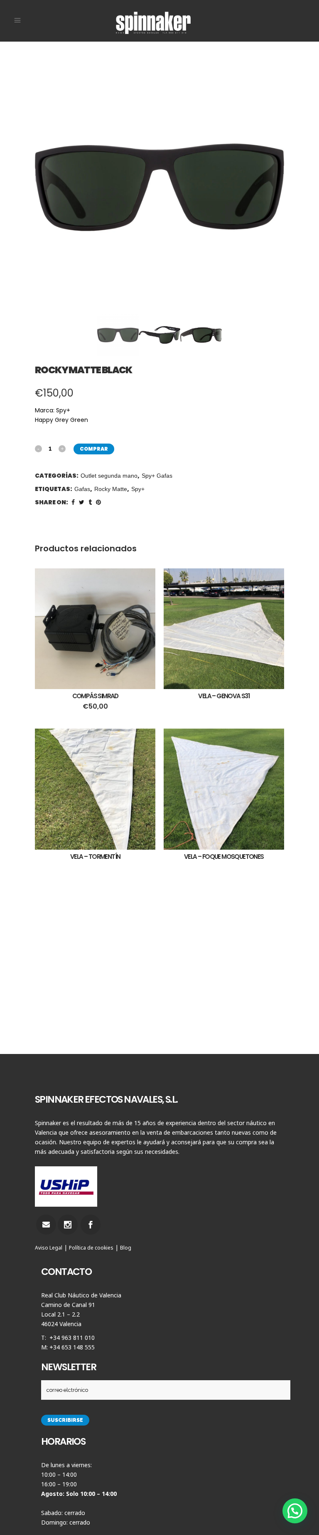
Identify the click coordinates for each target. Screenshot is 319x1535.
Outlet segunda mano (109, 475)
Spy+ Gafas (157, 475)
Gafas (82, 489)
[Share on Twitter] (81, 502)
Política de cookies (91, 1247)
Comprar (94, 448)
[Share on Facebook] (73, 502)
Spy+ (138, 489)
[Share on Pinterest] (98, 502)
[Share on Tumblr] (90, 502)
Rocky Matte (110, 489)
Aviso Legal (48, 1247)
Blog (125, 1247)
